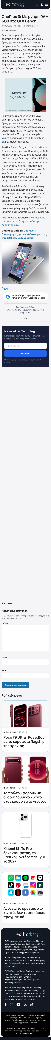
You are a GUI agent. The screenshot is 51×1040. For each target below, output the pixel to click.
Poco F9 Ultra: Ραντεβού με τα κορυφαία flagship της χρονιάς (24, 741)
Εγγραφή (25, 353)
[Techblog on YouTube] (18, 1004)
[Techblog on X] (25, 1004)
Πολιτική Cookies (15, 1018)
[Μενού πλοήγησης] (46, 4)
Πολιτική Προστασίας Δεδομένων (31, 1015)
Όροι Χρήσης (11, 1015)
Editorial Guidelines (29, 1023)
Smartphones (10, 30)
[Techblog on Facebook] (6, 1004)
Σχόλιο (5, 623)
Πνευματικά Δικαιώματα (26, 1020)
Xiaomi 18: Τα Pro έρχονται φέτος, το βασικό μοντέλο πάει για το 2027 (24, 855)
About (24, 1028)
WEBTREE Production (35, 1028)
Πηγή (5, 288)
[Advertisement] (25, 484)
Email (4, 670)
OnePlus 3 (41, 147)
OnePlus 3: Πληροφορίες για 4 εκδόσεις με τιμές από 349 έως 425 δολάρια (24, 234)
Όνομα (5, 657)
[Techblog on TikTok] (31, 1004)
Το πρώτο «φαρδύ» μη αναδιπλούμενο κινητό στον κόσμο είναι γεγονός (24, 797)
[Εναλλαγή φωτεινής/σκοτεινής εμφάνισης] (42, 4)
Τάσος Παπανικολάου (28, 26)
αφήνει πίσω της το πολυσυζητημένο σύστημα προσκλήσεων (23, 221)
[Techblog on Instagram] (11, 1004)
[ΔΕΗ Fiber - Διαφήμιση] (25, 95)
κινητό (5, 138)
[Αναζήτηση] (37, 5)
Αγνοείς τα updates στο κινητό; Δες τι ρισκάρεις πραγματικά (24, 912)
